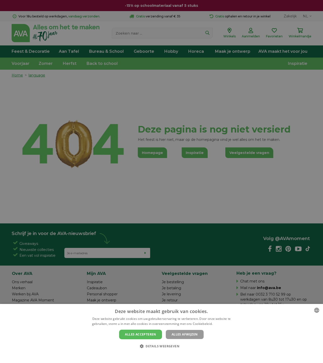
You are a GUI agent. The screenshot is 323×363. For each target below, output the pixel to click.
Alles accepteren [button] (140, 334)
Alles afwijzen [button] (185, 334)
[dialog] (161, 333)
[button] (161, 346)
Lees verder (222, 324)
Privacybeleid (158, 354)
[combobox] (316, 310)
